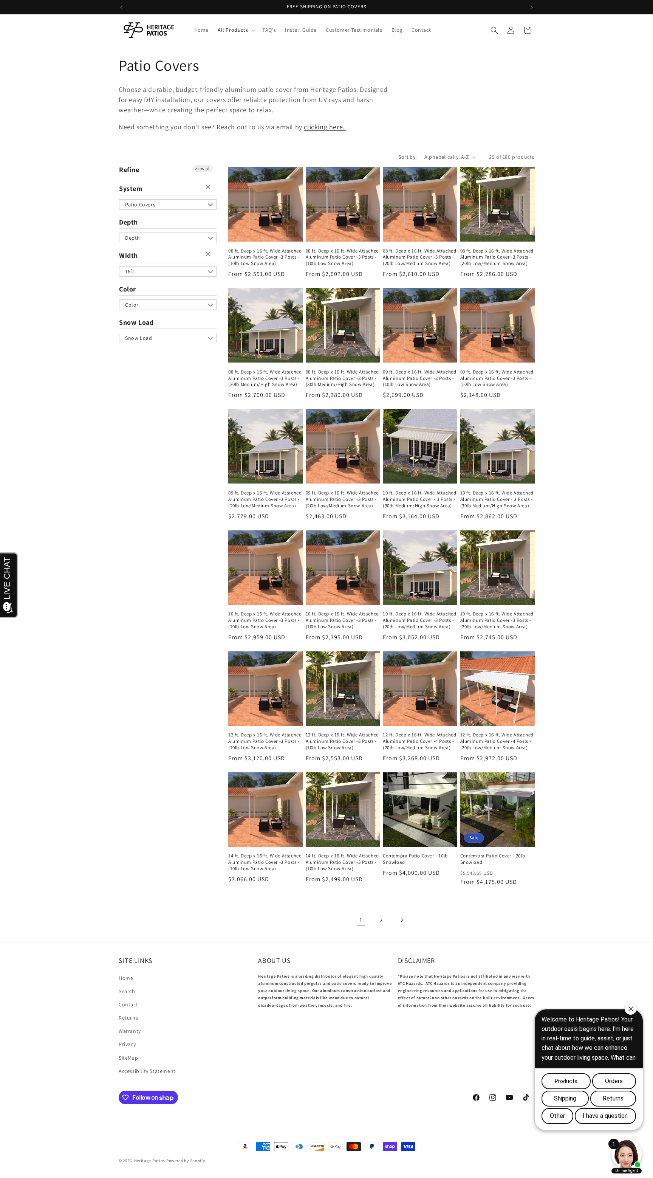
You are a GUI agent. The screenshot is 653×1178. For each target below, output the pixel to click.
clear (209, 187)
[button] (235, 30)
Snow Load (136, 322)
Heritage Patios (150, 1160)
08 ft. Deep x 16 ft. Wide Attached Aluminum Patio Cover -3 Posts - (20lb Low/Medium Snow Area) (419, 257)
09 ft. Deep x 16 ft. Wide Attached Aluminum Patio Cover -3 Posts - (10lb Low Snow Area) (419, 378)
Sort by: (407, 156)
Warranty (130, 1031)
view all (203, 168)
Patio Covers (140, 204)
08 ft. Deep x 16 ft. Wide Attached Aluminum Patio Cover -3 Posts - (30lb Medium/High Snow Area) (265, 378)
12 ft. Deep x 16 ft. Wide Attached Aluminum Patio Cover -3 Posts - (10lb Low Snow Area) (265, 741)
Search (127, 991)
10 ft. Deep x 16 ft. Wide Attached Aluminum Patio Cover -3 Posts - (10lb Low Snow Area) (265, 620)
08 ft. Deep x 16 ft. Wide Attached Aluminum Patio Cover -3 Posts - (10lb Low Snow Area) (265, 257)
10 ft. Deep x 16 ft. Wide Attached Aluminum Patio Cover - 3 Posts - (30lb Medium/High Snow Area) (419, 499)
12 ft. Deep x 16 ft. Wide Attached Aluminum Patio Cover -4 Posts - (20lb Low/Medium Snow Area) (419, 741)
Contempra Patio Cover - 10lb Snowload (415, 859)
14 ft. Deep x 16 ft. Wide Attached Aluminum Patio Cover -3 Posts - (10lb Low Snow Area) (265, 862)
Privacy (127, 1044)
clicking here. (325, 126)
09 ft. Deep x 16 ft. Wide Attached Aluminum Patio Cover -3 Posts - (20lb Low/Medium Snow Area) (265, 499)
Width (128, 255)
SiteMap (128, 1057)
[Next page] (401, 920)
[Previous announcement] (121, 7)
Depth (128, 222)
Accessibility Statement (147, 1071)
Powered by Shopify (185, 1160)
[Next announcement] (531, 7)
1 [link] (360, 920)
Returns (128, 1017)
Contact (128, 1004)
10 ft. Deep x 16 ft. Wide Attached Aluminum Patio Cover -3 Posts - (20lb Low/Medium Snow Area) (419, 620)
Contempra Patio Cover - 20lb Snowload (492, 859)
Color (127, 289)
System (130, 188)
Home (126, 978)
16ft (129, 271)
